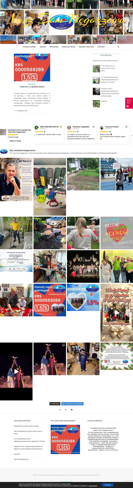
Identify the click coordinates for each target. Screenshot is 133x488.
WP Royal (97, 475)
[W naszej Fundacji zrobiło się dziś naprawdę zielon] (49, 233)
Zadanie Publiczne (86, 47)
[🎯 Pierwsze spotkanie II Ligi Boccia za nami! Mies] (116, 266)
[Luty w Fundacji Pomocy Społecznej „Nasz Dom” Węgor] (16, 300)
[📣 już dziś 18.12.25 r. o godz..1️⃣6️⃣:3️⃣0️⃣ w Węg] (83, 359)
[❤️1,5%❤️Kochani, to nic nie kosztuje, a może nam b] (49, 300)
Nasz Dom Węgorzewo (66, 18)
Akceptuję (108, 485)
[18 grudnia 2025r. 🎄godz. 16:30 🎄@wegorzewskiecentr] (116, 356)
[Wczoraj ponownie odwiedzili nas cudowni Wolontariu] (83, 233)
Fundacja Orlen (68, 47)
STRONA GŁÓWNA (29, 47)
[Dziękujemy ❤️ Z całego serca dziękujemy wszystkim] (49, 266)
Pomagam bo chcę (22, 110)
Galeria (43, 47)
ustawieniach (93, 486)
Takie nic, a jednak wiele (32, 87)
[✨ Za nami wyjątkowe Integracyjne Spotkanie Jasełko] (16, 371)
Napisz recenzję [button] (15, 141)
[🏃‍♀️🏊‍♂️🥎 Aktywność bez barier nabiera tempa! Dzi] (49, 187)
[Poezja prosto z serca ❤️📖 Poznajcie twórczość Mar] (16, 179)
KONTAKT (101, 47)
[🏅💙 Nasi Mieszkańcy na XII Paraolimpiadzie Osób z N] (116, 174)
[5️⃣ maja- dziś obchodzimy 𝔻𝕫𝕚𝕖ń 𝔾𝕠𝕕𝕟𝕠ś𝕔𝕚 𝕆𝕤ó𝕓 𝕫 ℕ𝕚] (116, 233)
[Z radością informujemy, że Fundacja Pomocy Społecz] (16, 261)
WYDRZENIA (54, 47)
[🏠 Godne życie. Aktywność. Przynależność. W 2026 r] (16, 233)
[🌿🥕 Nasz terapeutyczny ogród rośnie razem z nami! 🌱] (83, 174)
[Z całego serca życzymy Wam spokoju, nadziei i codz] (116, 313)
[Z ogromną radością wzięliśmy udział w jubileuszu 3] (83, 266)
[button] (131, 135)
